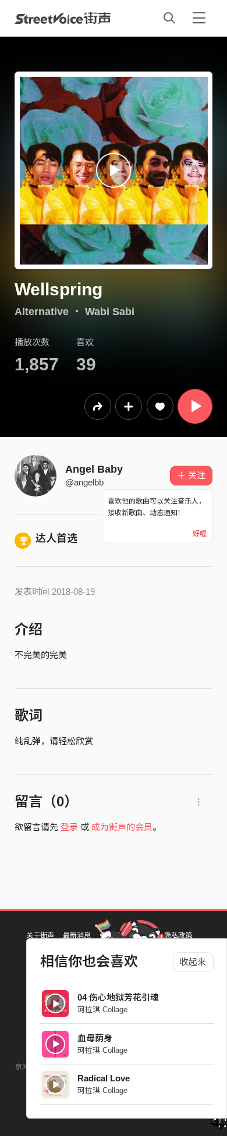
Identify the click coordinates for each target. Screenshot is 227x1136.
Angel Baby (94, 469)
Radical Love (103, 1078)
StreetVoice (63, 18)
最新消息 (77, 935)
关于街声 (40, 935)
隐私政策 (178, 935)
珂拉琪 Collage (102, 1009)
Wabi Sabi (109, 311)
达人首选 (56, 538)
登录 (69, 827)
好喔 (200, 534)
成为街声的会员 (121, 827)
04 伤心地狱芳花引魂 (118, 997)
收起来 (193, 962)
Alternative (42, 311)
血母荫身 (94, 1038)
